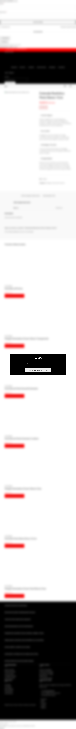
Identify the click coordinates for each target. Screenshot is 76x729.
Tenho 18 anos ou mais (34, 370)
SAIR (47, 370)
